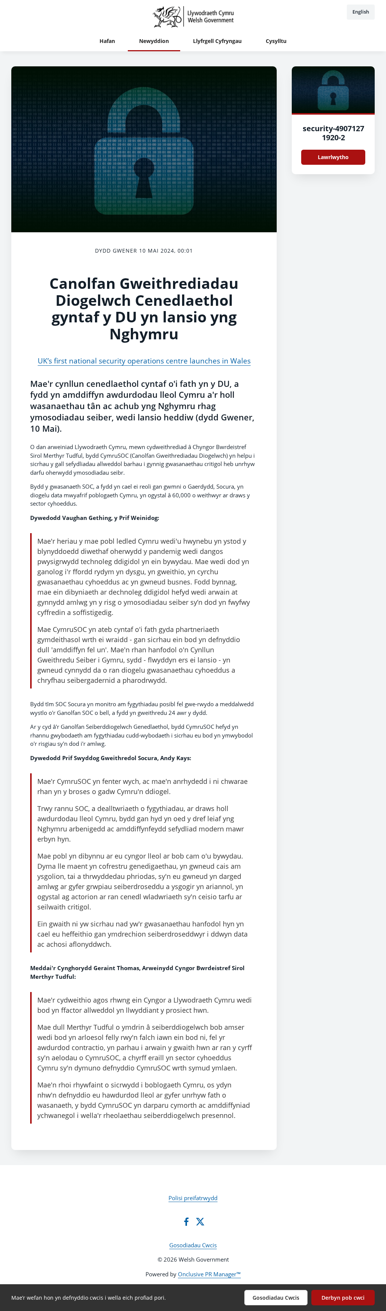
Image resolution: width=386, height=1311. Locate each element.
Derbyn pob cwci (343, 1297)
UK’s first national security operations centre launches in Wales (144, 360)
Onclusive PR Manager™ (209, 1274)
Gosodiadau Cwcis (193, 1245)
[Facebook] (186, 1221)
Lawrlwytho (333, 157)
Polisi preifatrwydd (193, 1198)
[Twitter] (200, 1221)
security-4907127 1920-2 (333, 133)
